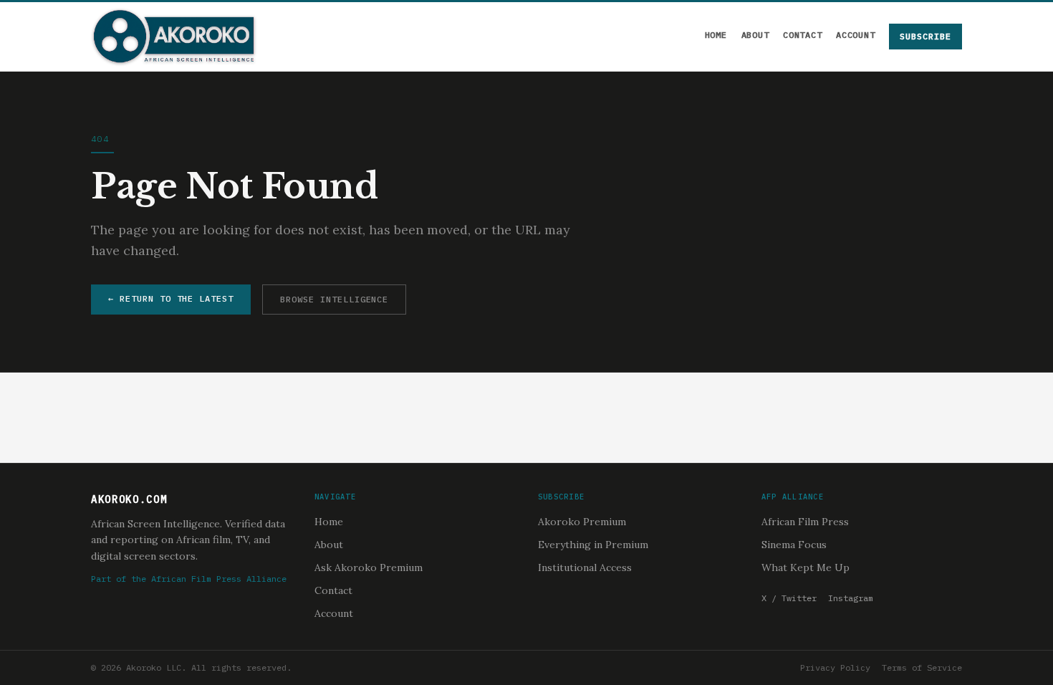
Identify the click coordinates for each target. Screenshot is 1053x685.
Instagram (850, 598)
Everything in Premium (593, 544)
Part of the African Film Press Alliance (189, 578)
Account (855, 34)
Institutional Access (585, 567)
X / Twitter (789, 598)
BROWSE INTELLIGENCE (334, 299)
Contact (802, 34)
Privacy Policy (835, 667)
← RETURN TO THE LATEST (171, 298)
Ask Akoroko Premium (368, 567)
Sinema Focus (794, 544)
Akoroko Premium (582, 521)
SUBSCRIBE (925, 36)
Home (716, 34)
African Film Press (805, 521)
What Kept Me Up (805, 567)
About (755, 34)
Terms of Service (922, 667)
